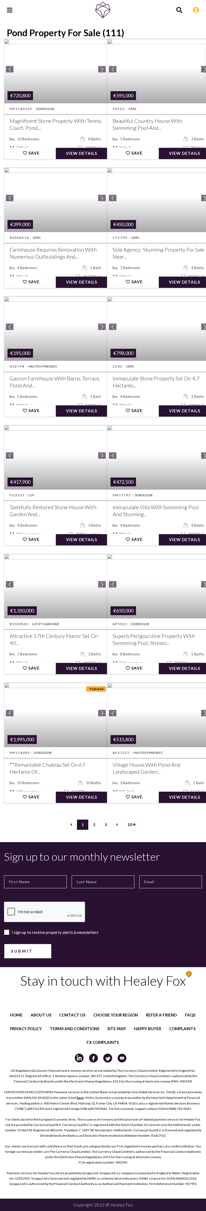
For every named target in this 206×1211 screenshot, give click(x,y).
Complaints (182, 1028)
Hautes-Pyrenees (42, 366)
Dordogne (45, 109)
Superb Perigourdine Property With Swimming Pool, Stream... (154, 639)
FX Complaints (103, 1042)
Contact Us (72, 1014)
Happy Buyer (147, 1028)
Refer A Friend (161, 1014)
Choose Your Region (115, 1014)
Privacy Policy (26, 1028)
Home (16, 1014)
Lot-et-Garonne (45, 624)
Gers (132, 109)
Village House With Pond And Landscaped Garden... (147, 768)
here (80, 1098)
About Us (41, 1014)
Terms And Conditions (74, 1028)
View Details (81, 153)
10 (130, 824)
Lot (31, 495)
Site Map (116, 1028)
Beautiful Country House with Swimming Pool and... (147, 124)
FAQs (190, 1014)
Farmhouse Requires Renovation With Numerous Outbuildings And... (53, 253)
